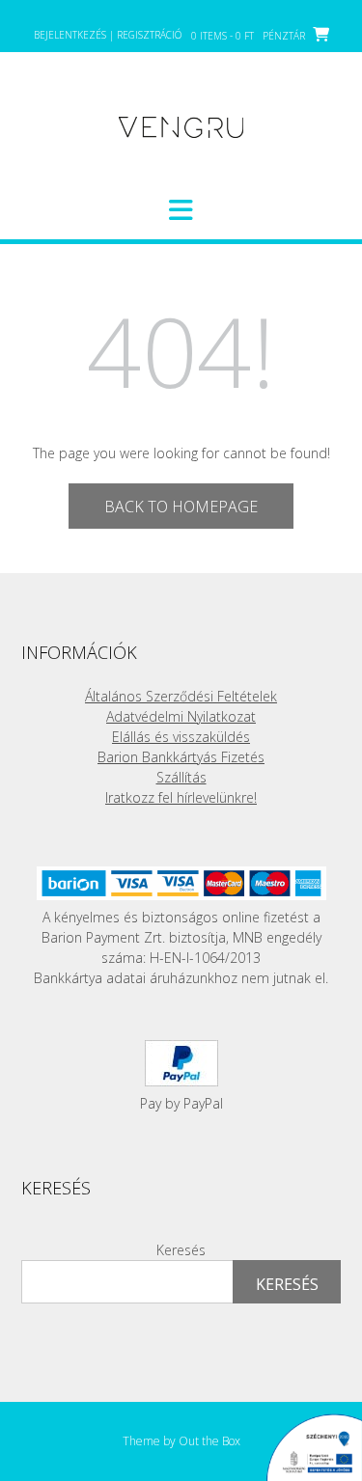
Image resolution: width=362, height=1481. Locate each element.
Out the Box (209, 1441)
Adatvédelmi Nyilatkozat (181, 716)
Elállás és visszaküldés (181, 736)
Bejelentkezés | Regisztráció (107, 34)
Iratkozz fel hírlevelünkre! (181, 797)
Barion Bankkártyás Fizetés (181, 757)
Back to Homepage (181, 506)
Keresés (181, 1250)
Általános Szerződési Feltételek (181, 696)
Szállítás (181, 777)
